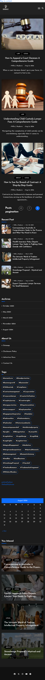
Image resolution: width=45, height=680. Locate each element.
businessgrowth (9, 383)
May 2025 (7, 312)
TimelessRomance (10, 467)
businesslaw (24, 383)
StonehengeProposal (11, 463)
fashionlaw (8, 423)
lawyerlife (33, 432)
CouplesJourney (9, 400)
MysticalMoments (32, 450)
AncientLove (8, 378)
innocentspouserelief (11, 427)
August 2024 (8, 330)
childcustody (8, 387)
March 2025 (8, 318)
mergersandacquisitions (12, 450)
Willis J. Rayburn (17, 66)
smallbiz (7, 458)
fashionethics (9, 418)
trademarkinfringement (30, 467)
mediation (27, 445)
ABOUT (18, 178)
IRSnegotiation (19, 432)
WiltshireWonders (10, 472)
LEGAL (26, 53)
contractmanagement (12, 392)
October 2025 (8, 306)
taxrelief (27, 463)
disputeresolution (27, 405)
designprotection (10, 405)
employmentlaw (25, 409)
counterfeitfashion (28, 396)
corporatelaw (29, 392)
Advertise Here (9, 357)
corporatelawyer (10, 396)
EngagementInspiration (12, 414)
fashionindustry (24, 418)
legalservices (22, 441)
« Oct (4, 531)
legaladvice (8, 436)
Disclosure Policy (10, 351)
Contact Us (7, 363)
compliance (22, 387)
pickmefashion (7, 482)
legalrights (8, 441)
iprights (7, 432)
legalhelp (34, 436)
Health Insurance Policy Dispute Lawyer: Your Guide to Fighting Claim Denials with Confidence (27, 244)
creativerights (25, 400)
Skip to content (6, 1)
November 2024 (9, 324)
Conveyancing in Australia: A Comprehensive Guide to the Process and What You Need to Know (27, 230)
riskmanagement (10, 454)
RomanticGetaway (27, 454)
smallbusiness (20, 458)
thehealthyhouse (8, 484)
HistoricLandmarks (23, 423)
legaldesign (21, 436)
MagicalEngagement (11, 445)
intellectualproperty (31, 427)
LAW (18, 53)
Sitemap (6, 345)
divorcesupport (9, 409)
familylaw (29, 414)
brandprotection (23, 378)
